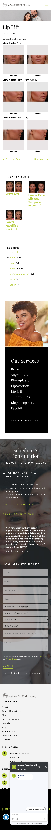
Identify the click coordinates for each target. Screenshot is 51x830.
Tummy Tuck (20, 397)
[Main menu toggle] (46, 4)
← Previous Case (12, 159)
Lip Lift (16, 391)
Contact (6, 739)
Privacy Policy (43, 656)
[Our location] (48, 809)
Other (13, 284)
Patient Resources (11, 735)
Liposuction (20, 386)
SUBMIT (8, 666)
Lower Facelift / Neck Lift (11, 225)
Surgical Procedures (11, 711)
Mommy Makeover (19, 274)
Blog (4, 727)
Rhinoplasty (20, 380)
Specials (6, 723)
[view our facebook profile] (2, 809)
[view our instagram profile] (6, 809)
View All (14, 252)
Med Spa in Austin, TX (12, 719)
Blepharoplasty (22, 402)
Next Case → (41, 159)
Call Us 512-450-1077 (18, 504)
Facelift (17, 408)
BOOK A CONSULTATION (18, 514)
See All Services (25, 420)
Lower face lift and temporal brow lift (36, 200)
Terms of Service (11, 659)
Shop (4, 715)
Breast (13, 268)
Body (12, 257)
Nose (12, 279)
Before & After (9, 731)
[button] (25, 420)
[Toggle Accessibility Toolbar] (6, 817)
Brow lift (12, 193)
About (5, 707)
